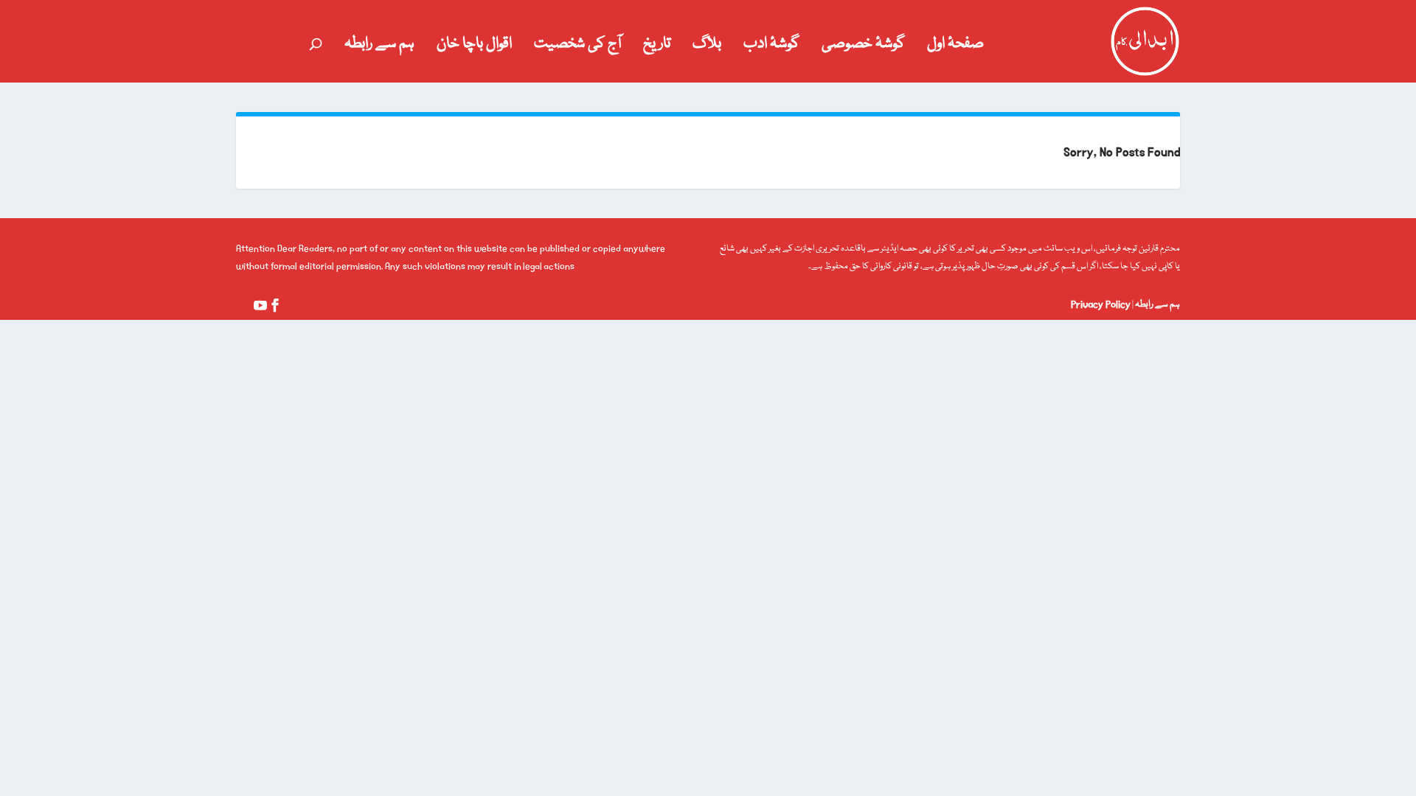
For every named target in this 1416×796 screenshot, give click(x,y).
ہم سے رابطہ (379, 47)
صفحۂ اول (955, 47)
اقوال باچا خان (474, 47)
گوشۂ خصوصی (863, 47)
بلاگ (707, 47)
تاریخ (656, 47)
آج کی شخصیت (577, 47)
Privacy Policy (1101, 304)
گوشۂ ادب (771, 47)
